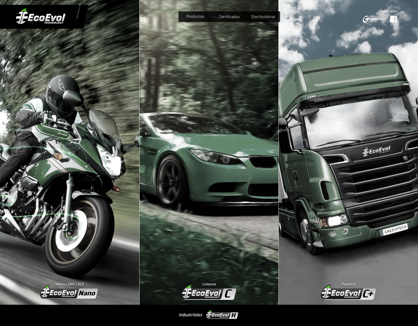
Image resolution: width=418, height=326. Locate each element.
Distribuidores (263, 16)
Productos (195, 16)
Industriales (190, 315)
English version (389, 11)
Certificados (229, 16)
